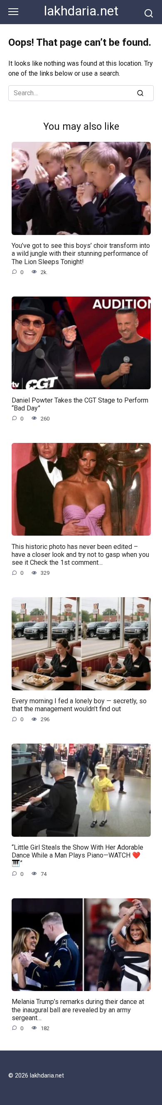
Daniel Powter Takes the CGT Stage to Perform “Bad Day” (80, 404)
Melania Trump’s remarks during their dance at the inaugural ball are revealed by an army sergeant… (78, 1009)
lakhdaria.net (81, 11)
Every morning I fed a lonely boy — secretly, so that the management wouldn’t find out (79, 705)
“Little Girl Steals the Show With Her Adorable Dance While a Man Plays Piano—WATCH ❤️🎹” (77, 855)
